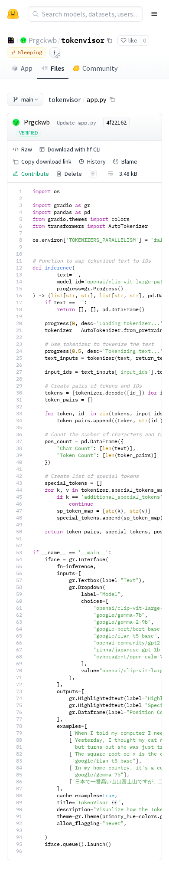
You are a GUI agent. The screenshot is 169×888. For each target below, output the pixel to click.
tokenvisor (82, 40)
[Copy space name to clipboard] (109, 40)
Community (99, 68)
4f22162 (116, 122)
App (26, 68)
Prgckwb (42, 40)
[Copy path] (112, 99)
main (27, 99)
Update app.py (76, 122)
